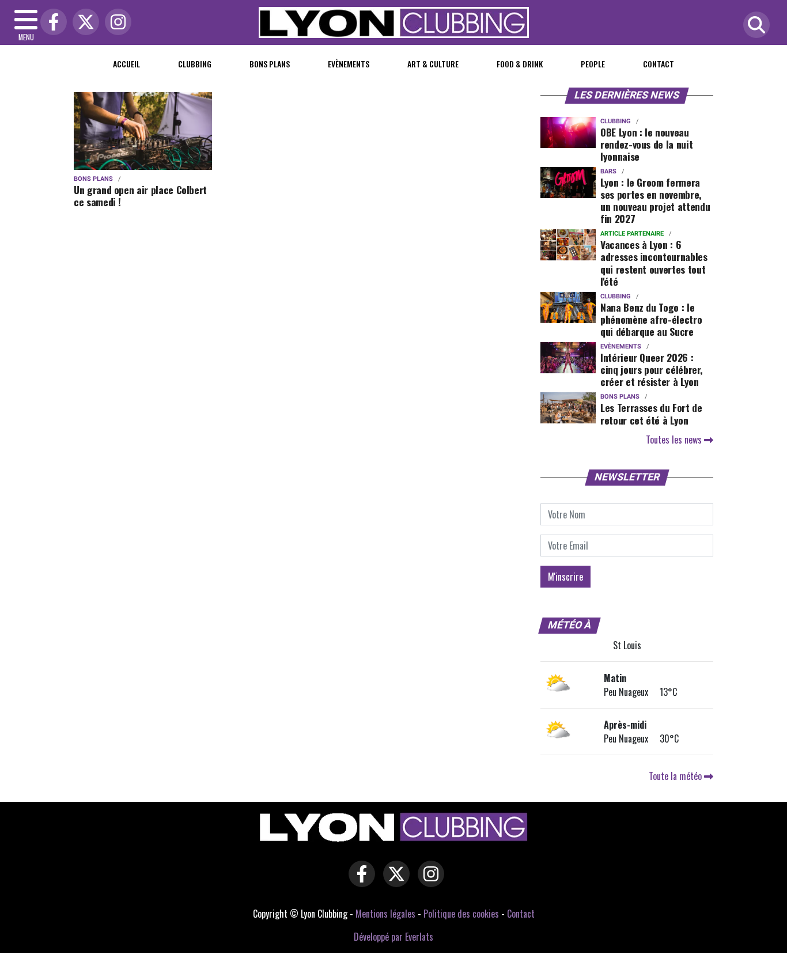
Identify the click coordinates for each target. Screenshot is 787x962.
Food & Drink (520, 64)
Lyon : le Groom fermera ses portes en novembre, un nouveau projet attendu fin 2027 (655, 200)
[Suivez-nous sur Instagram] (428, 881)
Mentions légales (385, 914)
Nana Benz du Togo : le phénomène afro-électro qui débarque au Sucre (651, 319)
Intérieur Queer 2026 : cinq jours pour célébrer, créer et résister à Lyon (651, 369)
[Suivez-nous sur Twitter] (393, 881)
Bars (608, 171)
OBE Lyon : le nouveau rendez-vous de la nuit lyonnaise (646, 144)
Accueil (126, 64)
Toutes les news (675, 439)
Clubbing (194, 64)
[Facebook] (51, 23)
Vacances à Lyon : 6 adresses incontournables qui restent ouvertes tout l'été (653, 262)
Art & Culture (433, 64)
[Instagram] (115, 23)
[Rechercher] (753, 26)
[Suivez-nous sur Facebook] (359, 881)
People (593, 64)
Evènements (348, 64)
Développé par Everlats (393, 937)
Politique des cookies (461, 914)
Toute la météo (676, 776)
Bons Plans (269, 64)
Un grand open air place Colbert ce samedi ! (140, 195)
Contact (658, 64)
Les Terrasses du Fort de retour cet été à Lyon (651, 413)
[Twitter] (83, 23)
